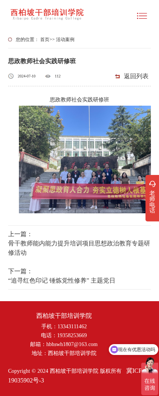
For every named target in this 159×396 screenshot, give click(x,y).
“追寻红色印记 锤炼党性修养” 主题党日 (61, 280)
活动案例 (65, 39)
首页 (44, 39)
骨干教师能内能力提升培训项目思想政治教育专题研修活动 (79, 248)
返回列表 (136, 76)
